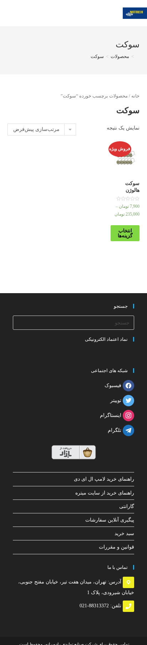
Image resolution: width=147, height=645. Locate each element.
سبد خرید (124, 533)
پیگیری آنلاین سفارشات (109, 520)
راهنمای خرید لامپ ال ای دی (104, 479)
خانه (135, 96)
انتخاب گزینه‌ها (125, 233)
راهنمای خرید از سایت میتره (104, 493)
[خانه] (138, 56)
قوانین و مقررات (116, 547)
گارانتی (126, 506)
